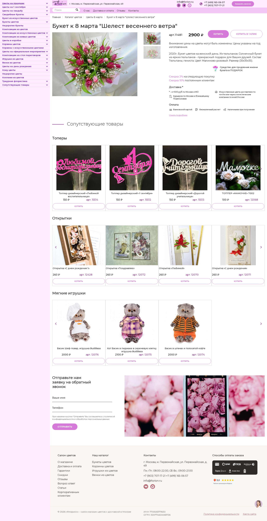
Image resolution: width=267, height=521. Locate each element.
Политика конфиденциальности (221, 514)
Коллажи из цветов (13, 77)
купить (78, 206)
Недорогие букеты (12, 25)
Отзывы (121, 10)
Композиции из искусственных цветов (23, 33)
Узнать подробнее (178, 115)
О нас (87, 10)
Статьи (62, 487)
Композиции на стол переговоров (21, 55)
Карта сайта (249, 514)
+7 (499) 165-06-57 (214, 2)
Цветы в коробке (11, 40)
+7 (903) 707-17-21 (214, 5)
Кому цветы (8, 70)
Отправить (64, 426)
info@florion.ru (185, 1)
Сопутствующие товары (15, 85)
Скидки (63, 475)
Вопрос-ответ (66, 483)
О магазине (65, 462)
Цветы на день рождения (16, 66)
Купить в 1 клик (246, 34)
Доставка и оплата (103, 10)
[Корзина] (250, 11)
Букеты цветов (10, 22)
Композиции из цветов (15, 29)
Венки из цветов (11, 62)
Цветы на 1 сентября (13, 7)
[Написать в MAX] (189, 5)
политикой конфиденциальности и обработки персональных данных (83, 417)
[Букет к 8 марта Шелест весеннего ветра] (94, 64)
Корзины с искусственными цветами (23, 48)
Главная (56, 17)
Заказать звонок (243, 4)
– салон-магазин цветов (92, 511)
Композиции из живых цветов (19, 36)
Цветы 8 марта (94, 17)
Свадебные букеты (13, 14)
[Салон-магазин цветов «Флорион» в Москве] (59, 3)
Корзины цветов (11, 44)
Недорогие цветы (12, 73)
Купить (218, 34)
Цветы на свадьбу (12, 10)
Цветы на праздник (13, 3)
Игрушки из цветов (12, 59)
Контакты (133, 10)
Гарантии (64, 470)
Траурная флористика (14, 81)
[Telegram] (184, 5)
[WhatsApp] (179, 5)
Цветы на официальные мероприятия (23, 51)
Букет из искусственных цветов (20, 18)
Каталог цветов (73, 17)
